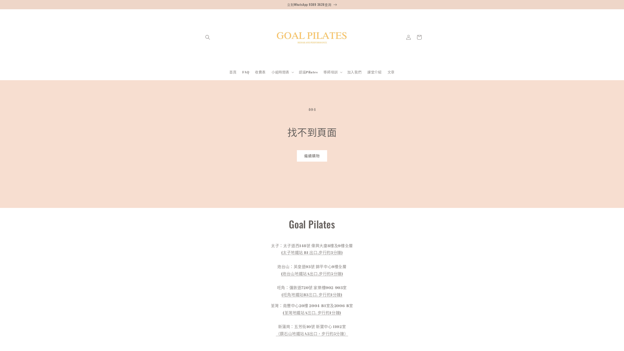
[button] (207, 37)
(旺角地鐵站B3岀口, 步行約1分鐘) (312, 294)
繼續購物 (312, 155)
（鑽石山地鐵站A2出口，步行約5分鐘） (312, 333)
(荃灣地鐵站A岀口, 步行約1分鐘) (312, 312)
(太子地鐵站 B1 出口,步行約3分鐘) (312, 252)
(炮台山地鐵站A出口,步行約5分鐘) (312, 273)
